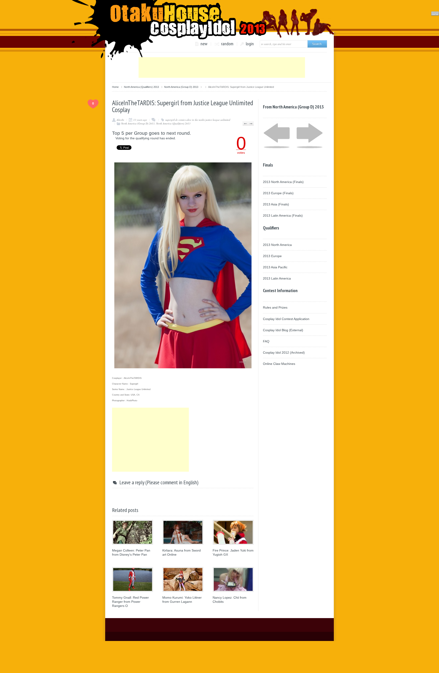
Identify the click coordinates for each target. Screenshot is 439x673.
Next (251, 123)
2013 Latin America (277, 278)
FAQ (266, 341)
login (250, 43)
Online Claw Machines (279, 364)
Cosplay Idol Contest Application (286, 319)
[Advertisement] (222, 67)
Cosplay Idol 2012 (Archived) (284, 352)
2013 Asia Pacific (275, 267)
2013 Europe (272, 256)
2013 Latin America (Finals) (283, 215)
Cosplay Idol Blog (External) (283, 330)
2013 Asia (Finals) (276, 204)
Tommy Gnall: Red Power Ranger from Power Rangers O (130, 602)
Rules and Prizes (275, 307)
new (204, 43)
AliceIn (120, 119)
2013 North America (277, 245)
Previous (245, 123)
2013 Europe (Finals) (278, 193)
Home (115, 87)
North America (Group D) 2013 (181, 87)
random (227, 43)
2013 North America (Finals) (283, 182)
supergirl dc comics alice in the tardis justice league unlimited (197, 119)
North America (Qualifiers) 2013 (141, 87)
